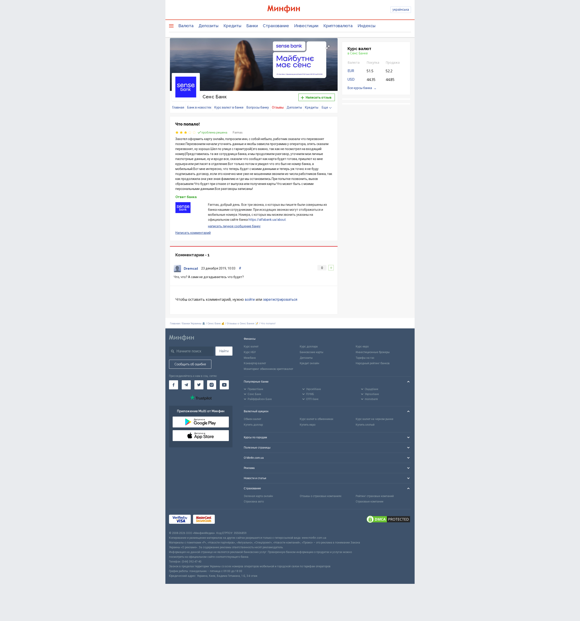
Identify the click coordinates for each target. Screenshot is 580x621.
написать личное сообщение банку (234, 226)
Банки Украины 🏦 (193, 323)
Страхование (276, 25)
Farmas (238, 132)
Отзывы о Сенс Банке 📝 (243, 323)
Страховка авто (254, 501)
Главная (178, 107)
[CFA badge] (227, 520)
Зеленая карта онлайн (258, 496)
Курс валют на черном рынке (374, 419)
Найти (224, 351)
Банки (252, 25)
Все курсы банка (360, 88)
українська (400, 9)
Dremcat (191, 268)
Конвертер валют (255, 363)
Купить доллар (253, 424)
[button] (327, 47)
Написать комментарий (193, 233)
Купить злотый (365, 424)
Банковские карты (311, 352)
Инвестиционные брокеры (373, 352)
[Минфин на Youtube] (224, 384)
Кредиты (232, 25)
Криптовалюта (338, 25)
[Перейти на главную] (290, 9)
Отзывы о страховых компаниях (320, 496)
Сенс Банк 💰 (216, 323)
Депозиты (208, 25)
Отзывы (278, 107)
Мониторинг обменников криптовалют (268, 369)
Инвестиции (306, 25)
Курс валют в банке (229, 107)
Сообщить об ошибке (190, 364)
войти (250, 299)
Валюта (185, 25)
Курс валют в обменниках (316, 419)
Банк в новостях (199, 107)
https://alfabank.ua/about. (267, 219)
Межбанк (250, 357)
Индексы (366, 25)
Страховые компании (369, 501)
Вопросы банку (257, 107)
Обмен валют (252, 419)
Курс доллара (309, 346)
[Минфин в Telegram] (186, 384)
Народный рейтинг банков (373, 363)
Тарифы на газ (365, 357)
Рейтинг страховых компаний (375, 496)
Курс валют (251, 346)
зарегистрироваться (280, 299)
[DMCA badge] (388, 520)
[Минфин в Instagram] (211, 384)
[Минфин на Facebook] (173, 384)
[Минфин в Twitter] (198, 384)
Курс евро (362, 346)
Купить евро (307, 424)
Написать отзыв (318, 97)
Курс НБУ (250, 352)
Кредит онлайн (309, 363)
